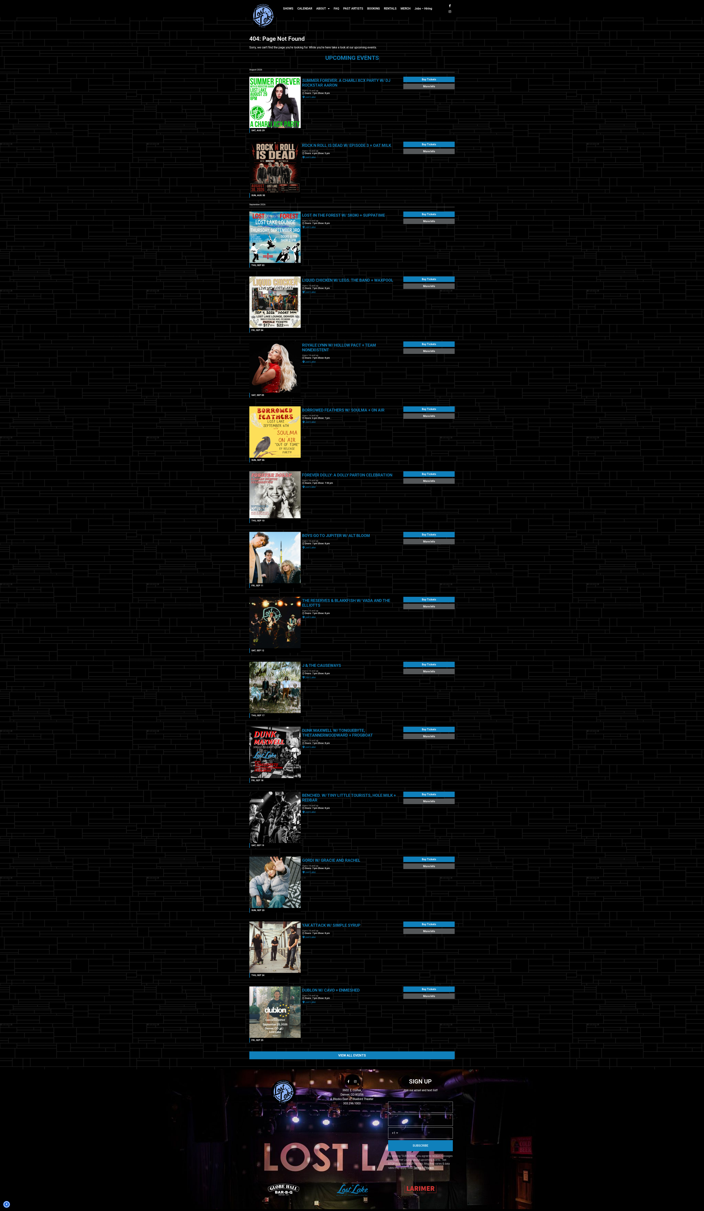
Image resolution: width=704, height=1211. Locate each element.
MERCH (405, 8)
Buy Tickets (429, 79)
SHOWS (288, 8)
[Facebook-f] (450, 6)
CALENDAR (304, 8)
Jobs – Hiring (423, 8)
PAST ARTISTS (353, 8)
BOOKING (373, 8)
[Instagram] (450, 11)
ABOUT (321, 8)
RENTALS (390, 8)
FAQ (336, 8)
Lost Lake (310, 97)
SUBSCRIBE (420, 1145)
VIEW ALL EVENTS (352, 1055)
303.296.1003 (352, 1103)
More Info (429, 86)
